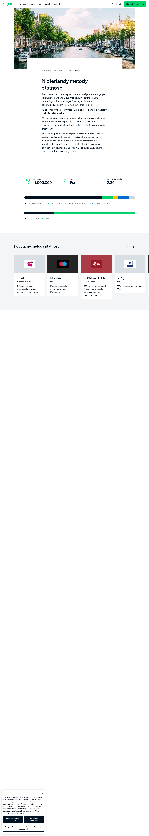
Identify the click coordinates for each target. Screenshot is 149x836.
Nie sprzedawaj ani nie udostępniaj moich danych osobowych (24, 828)
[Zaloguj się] (120, 4)
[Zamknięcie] (42, 793)
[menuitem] (21, 4)
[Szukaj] (112, 4)
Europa (69, 70)
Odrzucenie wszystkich (34, 819)
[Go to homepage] (7, 4)
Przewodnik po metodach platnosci (53, 70)
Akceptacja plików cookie (13, 819)
